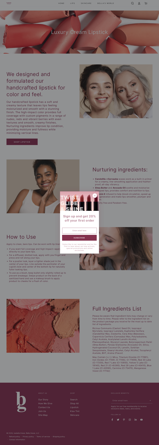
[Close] (95, 195)
